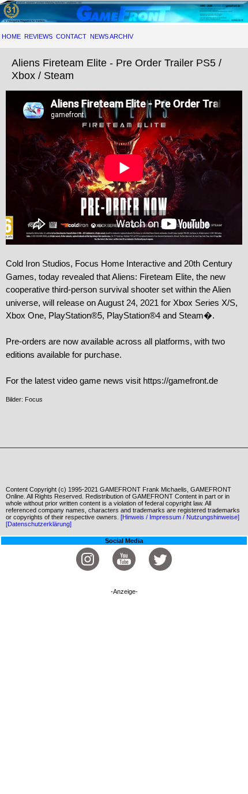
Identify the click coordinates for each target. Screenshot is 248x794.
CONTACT (71, 36)
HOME (11, 36)
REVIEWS (38, 36)
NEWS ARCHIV (111, 36)
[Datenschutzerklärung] (39, 523)
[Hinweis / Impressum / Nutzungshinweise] (180, 517)
